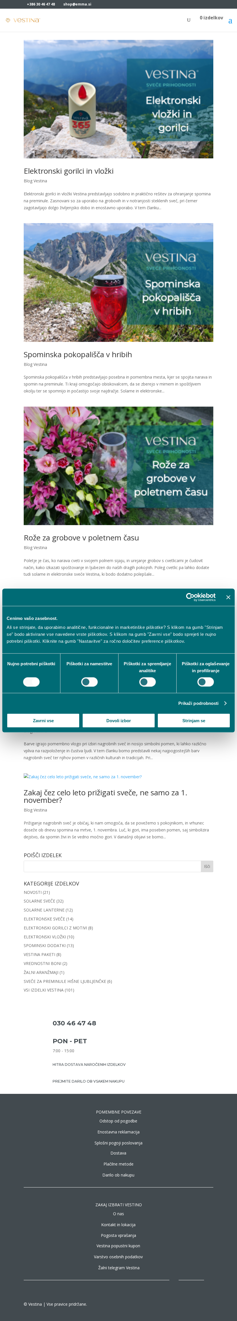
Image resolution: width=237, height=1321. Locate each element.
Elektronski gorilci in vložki (69, 171)
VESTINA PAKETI (39, 954)
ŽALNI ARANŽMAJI (41, 972)
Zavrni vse (43, 720)
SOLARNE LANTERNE (44, 910)
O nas (118, 1213)
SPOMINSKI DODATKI (45, 945)
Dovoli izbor (118, 720)
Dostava (118, 1153)
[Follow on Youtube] (208, 1282)
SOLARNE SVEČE (39, 901)
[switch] (89, 681)
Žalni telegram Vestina (119, 1267)
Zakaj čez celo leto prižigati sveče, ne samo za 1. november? (105, 796)
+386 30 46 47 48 (41, 4)
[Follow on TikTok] (197, 1282)
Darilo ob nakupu (118, 1175)
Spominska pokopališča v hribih (78, 354)
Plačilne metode (118, 1164)
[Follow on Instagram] (185, 1282)
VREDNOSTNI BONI (42, 963)
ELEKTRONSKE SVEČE (44, 919)
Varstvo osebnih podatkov (118, 1256)
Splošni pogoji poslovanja (118, 1143)
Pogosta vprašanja (118, 1235)
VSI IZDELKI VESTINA (44, 990)
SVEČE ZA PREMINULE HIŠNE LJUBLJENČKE (65, 981)
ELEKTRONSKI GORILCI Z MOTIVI (55, 928)
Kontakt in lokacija (118, 1224)
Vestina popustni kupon (118, 1245)
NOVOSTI (33, 892)
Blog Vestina (35, 181)
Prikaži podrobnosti (198, 703)
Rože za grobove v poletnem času (81, 537)
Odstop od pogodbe (118, 1121)
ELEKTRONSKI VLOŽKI (45, 937)
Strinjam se (193, 720)
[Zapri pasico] (228, 597)
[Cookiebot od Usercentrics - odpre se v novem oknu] (190, 597)
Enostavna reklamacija (118, 1132)
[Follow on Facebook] (174, 1282)
